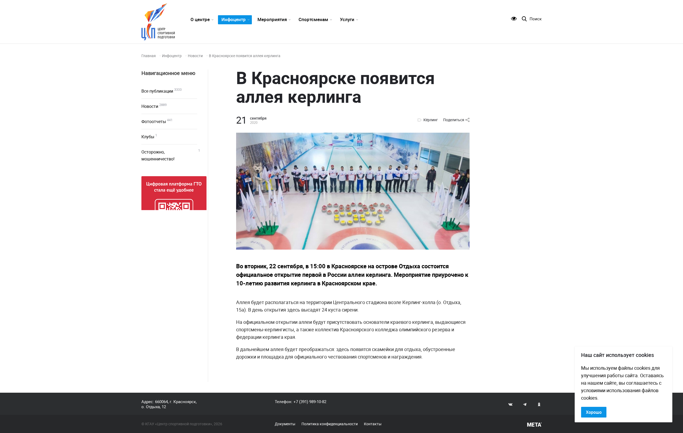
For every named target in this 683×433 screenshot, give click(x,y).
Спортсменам (313, 19)
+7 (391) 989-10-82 (309, 401)
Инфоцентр (233, 19)
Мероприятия (272, 19)
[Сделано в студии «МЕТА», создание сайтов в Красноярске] (534, 425)
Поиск (536, 18)
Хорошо (594, 412)
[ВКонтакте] (510, 404)
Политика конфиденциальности (329, 424)
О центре (200, 19)
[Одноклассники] (539, 404)
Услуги (347, 19)
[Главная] (158, 21)
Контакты (373, 424)
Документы (285, 424)
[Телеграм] (524, 404)
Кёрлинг (430, 120)
